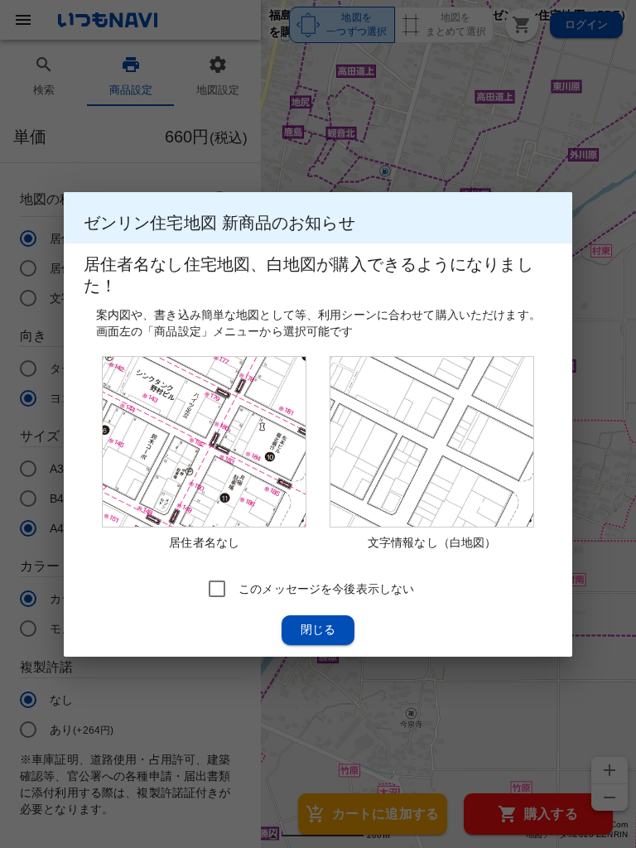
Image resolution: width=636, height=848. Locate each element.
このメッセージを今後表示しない (326, 588)
